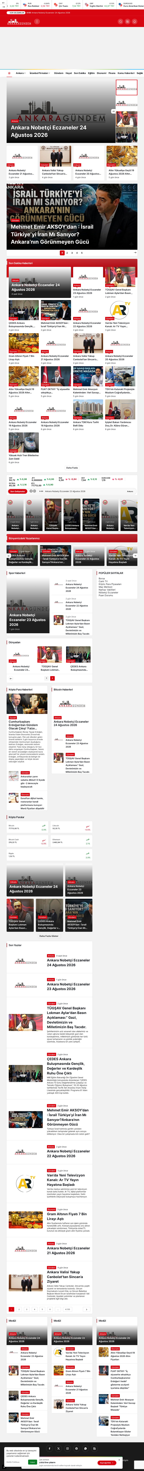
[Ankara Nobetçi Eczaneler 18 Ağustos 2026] (56, 414)
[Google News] (94, 1448)
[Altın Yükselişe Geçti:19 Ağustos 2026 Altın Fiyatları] (122, 163)
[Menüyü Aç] (37, 21)
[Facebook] (49, 1448)
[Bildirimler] (134, 21)
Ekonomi (51, 1209)
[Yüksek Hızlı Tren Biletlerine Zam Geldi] (24, 447)
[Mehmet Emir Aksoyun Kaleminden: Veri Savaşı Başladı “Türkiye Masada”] (88, 381)
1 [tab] (46, 678)
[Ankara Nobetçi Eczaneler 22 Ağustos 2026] (88, 315)
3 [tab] (72, 252)
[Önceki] (3, 2)
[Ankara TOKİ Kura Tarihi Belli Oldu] (88, 414)
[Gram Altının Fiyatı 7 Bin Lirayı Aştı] (24, 348)
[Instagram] (67, 1448)
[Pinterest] (76, 1448)
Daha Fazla (72, 467)
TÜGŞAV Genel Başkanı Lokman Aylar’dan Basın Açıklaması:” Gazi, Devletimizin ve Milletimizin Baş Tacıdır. (66, 1017)
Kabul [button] (32, 1462)
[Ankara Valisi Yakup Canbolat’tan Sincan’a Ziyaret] (55, 163)
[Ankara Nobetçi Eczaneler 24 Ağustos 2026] (61, 111)
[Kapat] (119, 1460)
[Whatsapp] (85, 1448)
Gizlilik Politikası (12, 1462)
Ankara (51, 956)
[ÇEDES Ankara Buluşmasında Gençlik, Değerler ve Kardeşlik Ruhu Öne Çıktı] (24, 315)
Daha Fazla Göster (49, 936)
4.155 (67, 1309)
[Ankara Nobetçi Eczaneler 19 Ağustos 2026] (24, 414)
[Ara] (120, 21)
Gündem (51, 1003)
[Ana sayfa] (9, 73)
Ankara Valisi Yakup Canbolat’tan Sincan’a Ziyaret (65, 1277)
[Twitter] (58, 1448)
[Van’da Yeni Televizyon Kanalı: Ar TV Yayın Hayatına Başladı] (120, 315)
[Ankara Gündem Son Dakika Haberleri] (19, 21)
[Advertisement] (72, 48)
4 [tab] (77, 252)
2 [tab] (67, 252)
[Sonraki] (3, 6)
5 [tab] (82, 252)
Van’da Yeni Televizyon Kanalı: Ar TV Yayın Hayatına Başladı (66, 1180)
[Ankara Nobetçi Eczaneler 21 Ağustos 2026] (22, 163)
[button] (127, 21)
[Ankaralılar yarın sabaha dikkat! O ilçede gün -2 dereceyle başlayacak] (27, 780)
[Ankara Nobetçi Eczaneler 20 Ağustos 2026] (88, 163)
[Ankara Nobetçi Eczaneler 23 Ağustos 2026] (88, 282)
